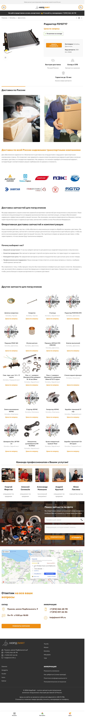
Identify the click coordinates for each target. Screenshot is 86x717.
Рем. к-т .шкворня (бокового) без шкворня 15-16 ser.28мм (31, 377)
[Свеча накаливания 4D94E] (11, 398)
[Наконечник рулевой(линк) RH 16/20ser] (32, 430)
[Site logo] (42, 7)
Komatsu (13, 18)
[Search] (80, 7)
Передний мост (14, 380)
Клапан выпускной (73, 343)
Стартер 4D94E (32, 409)
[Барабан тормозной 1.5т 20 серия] (73, 430)
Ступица (52, 313)
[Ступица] (52, 301)
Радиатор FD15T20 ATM (73, 313)
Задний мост (55, 315)
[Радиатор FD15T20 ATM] (73, 301)
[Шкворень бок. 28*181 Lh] (11, 430)
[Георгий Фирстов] (8, 475)
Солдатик (31, 313)
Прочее (14, 315)
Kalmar (4, 681)
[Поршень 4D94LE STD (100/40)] (52, 331)
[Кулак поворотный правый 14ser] (52, 430)
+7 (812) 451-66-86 (10, 655)
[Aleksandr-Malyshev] (42, 475)
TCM (45, 658)
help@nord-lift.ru (10, 658)
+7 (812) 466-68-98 (69, 13)
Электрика (76, 378)
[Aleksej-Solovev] (25, 475)
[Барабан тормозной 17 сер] (73, 398)
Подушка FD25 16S (11, 343)
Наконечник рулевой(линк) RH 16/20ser (31, 444)
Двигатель (21, 18)
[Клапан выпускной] (73, 331)
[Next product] (81, 18)
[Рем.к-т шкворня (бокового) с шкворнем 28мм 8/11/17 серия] (52, 363)
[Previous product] (76, 18)
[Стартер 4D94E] (32, 398)
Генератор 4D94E (52, 409)
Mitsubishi (47, 655)
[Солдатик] (32, 301)
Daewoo (4, 666)
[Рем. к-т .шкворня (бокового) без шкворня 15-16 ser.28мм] (32, 363)
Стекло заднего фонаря (73, 375)
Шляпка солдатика (11, 313)
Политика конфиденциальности (55, 678)
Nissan (46, 647)
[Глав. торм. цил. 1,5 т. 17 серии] (11, 363)
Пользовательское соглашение (55, 682)
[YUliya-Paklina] (76, 475)
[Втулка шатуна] (32, 331)
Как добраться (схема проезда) (55, 674)
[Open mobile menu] (4, 7)
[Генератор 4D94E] (52, 398)
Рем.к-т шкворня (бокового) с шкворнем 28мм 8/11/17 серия (52, 377)
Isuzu (3, 677)
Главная (4, 18)
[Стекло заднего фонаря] (73, 363)
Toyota (46, 644)
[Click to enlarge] (5, 57)
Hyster (4, 674)
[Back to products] (79, 18)
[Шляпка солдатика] (11, 301)
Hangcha (5, 670)
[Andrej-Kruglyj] (59, 475)
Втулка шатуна (32, 343)
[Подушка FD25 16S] (11, 331)
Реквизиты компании (21, 626)
